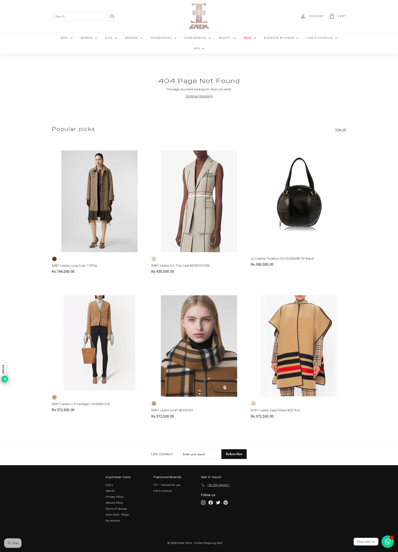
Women (87, 37)
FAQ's (109, 485)
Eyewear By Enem (279, 37)
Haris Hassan (162, 490)
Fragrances (162, 37)
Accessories (195, 37)
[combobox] (85, 16)
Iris (197, 48)
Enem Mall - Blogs (117, 514)
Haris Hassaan (320, 37)
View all (340, 129)
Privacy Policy (115, 496)
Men (65, 37)
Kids (109, 37)
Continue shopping (199, 96)
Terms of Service (116, 508)
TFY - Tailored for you (167, 485)
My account (113, 520)
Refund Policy (114, 502)
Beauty (225, 37)
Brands (132, 37)
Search (110, 490)
